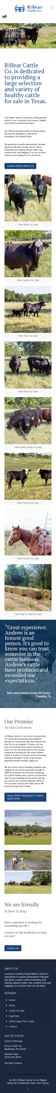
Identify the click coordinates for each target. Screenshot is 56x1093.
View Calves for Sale (28, 502)
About (12, 1005)
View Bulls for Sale (28, 224)
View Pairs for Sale (28, 335)
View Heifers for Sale (28, 280)
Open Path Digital (39, 1083)
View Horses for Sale (28, 558)
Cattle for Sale (16, 1010)
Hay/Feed (14, 1015)
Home (12, 1000)
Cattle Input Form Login (21, 1021)
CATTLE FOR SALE (10, 39)
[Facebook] (28, 1089)
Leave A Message (13, 1041)
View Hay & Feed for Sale (28, 614)
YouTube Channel (13, 1063)
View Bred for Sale (28, 391)
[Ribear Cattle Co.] (28, 7)
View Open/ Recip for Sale (28, 447)
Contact (13, 1026)
